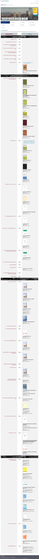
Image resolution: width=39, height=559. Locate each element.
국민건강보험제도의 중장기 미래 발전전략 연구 (28, 547)
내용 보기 (35, 15)
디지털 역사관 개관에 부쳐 (6, 557)
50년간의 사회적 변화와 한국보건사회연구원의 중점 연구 (5, 18)
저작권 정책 (1, 557)
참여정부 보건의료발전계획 (26, 460)
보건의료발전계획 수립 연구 (26, 463)
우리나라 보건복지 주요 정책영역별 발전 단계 (18, 18)
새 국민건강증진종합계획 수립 (26, 411)
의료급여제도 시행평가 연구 (26, 380)
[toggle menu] (38, 1)
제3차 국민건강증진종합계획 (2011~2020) (28, 490)
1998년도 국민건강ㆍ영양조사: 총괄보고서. (28, 268)
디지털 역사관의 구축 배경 (12, 557)
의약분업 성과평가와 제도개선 (26, 312)
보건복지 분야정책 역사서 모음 (24, 18)
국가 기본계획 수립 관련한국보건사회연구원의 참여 (11, 18)
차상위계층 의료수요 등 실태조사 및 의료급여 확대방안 (29, 393)
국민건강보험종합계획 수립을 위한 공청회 (27, 550)
